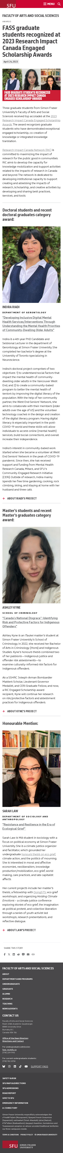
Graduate (7, 989)
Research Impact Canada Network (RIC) (26, 150)
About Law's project (21, 930)
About (5, 974)
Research (7, 998)
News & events (9, 1008)
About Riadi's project (22, 498)
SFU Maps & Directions (14, 1083)
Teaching (7, 1003)
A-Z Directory (9, 1108)
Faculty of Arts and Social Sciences (30, 15)
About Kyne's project (22, 711)
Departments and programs (17, 979)
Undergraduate (11, 984)
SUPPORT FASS (39, 1066)
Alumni (6, 993)
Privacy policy (27, 1135)
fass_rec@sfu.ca (9, 1050)
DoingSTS (40, 892)
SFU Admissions (10, 1088)
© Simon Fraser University (46, 1135)
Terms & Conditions (10, 1135)
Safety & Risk (9, 1078)
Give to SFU (8, 1098)
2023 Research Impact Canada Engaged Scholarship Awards (31, 120)
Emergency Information (15, 1103)
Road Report (9, 1093)
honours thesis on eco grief (38, 854)
